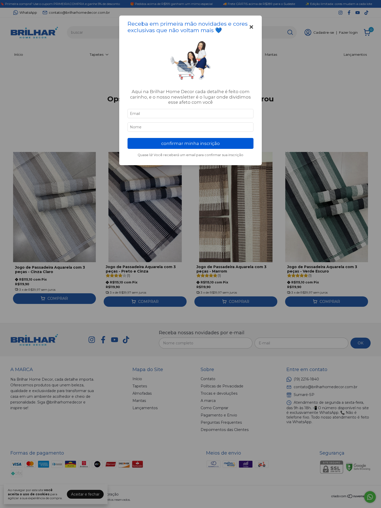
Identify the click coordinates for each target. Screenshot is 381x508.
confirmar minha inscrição (190, 143)
